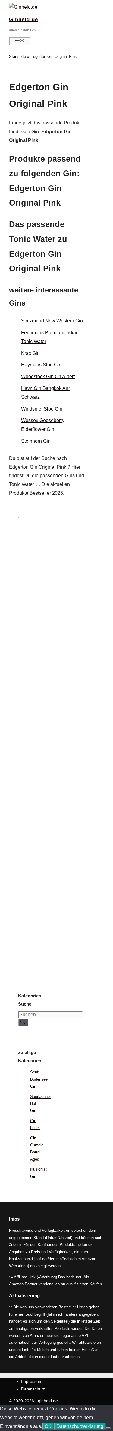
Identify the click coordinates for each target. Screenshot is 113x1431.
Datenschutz (33, 1388)
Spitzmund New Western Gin (52, 320)
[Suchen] (23, 1022)
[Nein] (108, 1428)
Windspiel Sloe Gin (41, 408)
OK (48, 1426)
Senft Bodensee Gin (39, 1079)
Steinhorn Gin (36, 441)
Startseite (17, 56)
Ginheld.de (23, 19)
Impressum (31, 1381)
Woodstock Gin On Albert (48, 376)
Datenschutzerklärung (79, 1426)
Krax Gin (30, 353)
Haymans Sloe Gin (41, 364)
